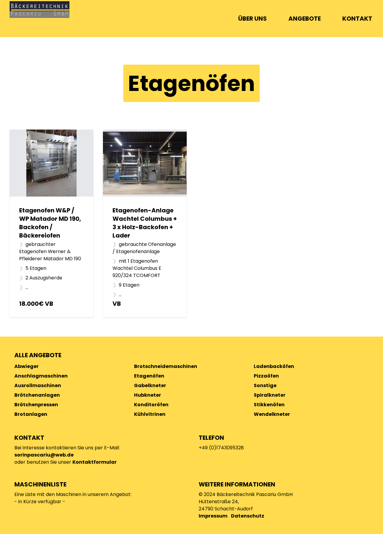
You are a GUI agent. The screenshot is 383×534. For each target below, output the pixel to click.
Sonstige (265, 385)
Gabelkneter (150, 385)
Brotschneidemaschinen (165, 366)
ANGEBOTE (304, 18)
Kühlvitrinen (149, 414)
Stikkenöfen (269, 404)
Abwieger (26, 366)
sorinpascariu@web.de (44, 454)
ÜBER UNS (252, 18)
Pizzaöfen (266, 375)
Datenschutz (247, 515)
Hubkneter (147, 395)
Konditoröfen (151, 404)
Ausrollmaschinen (37, 385)
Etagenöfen (149, 375)
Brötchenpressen (36, 404)
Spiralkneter (269, 395)
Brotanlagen (30, 414)
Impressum (213, 515)
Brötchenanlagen (37, 395)
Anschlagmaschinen (41, 375)
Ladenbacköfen (274, 366)
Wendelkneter (272, 414)
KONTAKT (357, 18)
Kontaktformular (94, 462)
